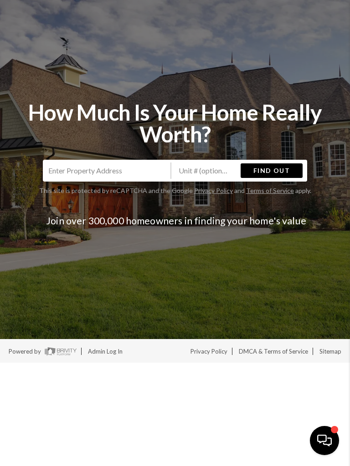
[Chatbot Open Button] (324, 440)
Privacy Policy (213, 190)
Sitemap (330, 351)
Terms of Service (270, 190)
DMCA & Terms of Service (273, 351)
